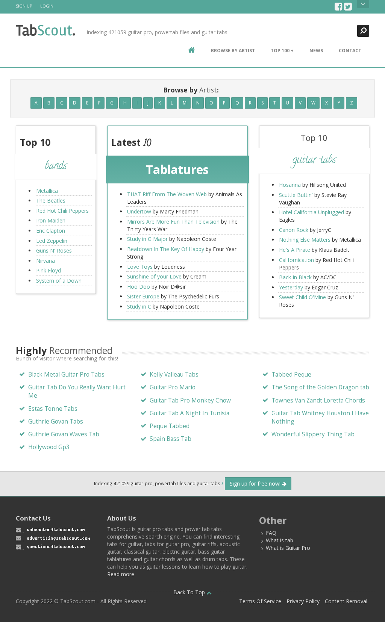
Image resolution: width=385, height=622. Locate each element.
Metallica (47, 190)
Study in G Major (147, 238)
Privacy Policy (303, 601)
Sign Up (24, 6)
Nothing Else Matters (304, 239)
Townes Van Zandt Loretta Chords (318, 400)
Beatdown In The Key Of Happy (165, 249)
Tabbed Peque (291, 374)
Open (363, 4)
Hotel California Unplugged (311, 212)
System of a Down (59, 280)
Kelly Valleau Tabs (174, 374)
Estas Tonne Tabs (52, 409)
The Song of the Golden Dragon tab (320, 387)
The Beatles (50, 200)
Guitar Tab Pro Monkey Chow (190, 400)
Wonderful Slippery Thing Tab (313, 434)
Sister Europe (143, 296)
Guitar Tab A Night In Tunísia (189, 413)
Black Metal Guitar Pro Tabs (66, 374)
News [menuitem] (316, 50)
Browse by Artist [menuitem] (233, 50)
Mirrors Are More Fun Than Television (173, 221)
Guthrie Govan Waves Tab (63, 434)
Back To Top (189, 592)
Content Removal (346, 601)
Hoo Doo (138, 286)
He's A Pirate (294, 249)
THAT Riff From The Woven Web (167, 194)
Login (46, 6)
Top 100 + (282, 50)
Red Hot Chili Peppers (62, 210)
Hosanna (290, 184)
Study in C (139, 306)
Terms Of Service (260, 601)
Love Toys (140, 266)
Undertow (139, 211)
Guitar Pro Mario (173, 387)
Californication (296, 259)
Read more (120, 574)
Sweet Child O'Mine (302, 297)
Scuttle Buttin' (296, 194)
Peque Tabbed (169, 426)
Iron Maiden (50, 220)
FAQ (271, 532)
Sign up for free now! (256, 483)
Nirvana (45, 260)
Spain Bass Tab (170, 439)
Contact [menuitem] (350, 50)
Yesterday (291, 287)
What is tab (279, 540)
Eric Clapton (50, 230)
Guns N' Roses (54, 250)
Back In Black (295, 277)
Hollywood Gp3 (49, 447)
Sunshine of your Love (154, 276)
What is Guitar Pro (288, 547)
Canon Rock (293, 229)
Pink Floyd (48, 270)
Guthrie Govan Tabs (55, 421)
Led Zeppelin (51, 240)
